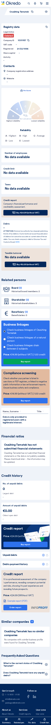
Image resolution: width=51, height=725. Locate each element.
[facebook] (28, 696)
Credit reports (25, 714)
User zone (40, 714)
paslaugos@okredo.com (15, 703)
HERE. (18, 242)
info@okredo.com (12, 699)
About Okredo (8, 714)
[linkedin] (34, 696)
